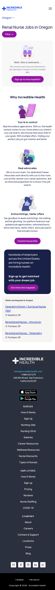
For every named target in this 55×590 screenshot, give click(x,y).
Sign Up (28, 418)
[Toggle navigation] (50, 9)
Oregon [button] (7, 17)
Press (28, 547)
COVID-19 (28, 507)
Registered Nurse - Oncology (23, 322)
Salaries (28, 437)
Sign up (28, 482)
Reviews (28, 495)
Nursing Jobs (28, 424)
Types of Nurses (28, 462)
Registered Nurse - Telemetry (23, 333)
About (28, 522)
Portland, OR (14, 326)
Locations (28, 540)
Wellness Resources (28, 449)
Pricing (28, 489)
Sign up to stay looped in (27, 79)
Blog (28, 553)
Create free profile (27, 241)
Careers (28, 528)
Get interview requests (23, 287)
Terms (19, 580)
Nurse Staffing (28, 501)
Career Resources (28, 443)
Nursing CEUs (28, 431)
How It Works (28, 412)
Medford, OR (14, 315)
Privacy (35, 580)
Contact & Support (28, 534)
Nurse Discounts (28, 456)
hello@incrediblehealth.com (28, 371)
